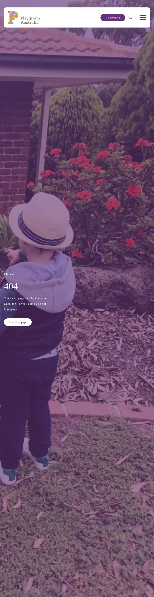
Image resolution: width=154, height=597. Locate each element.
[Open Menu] (143, 17)
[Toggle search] (130, 17)
